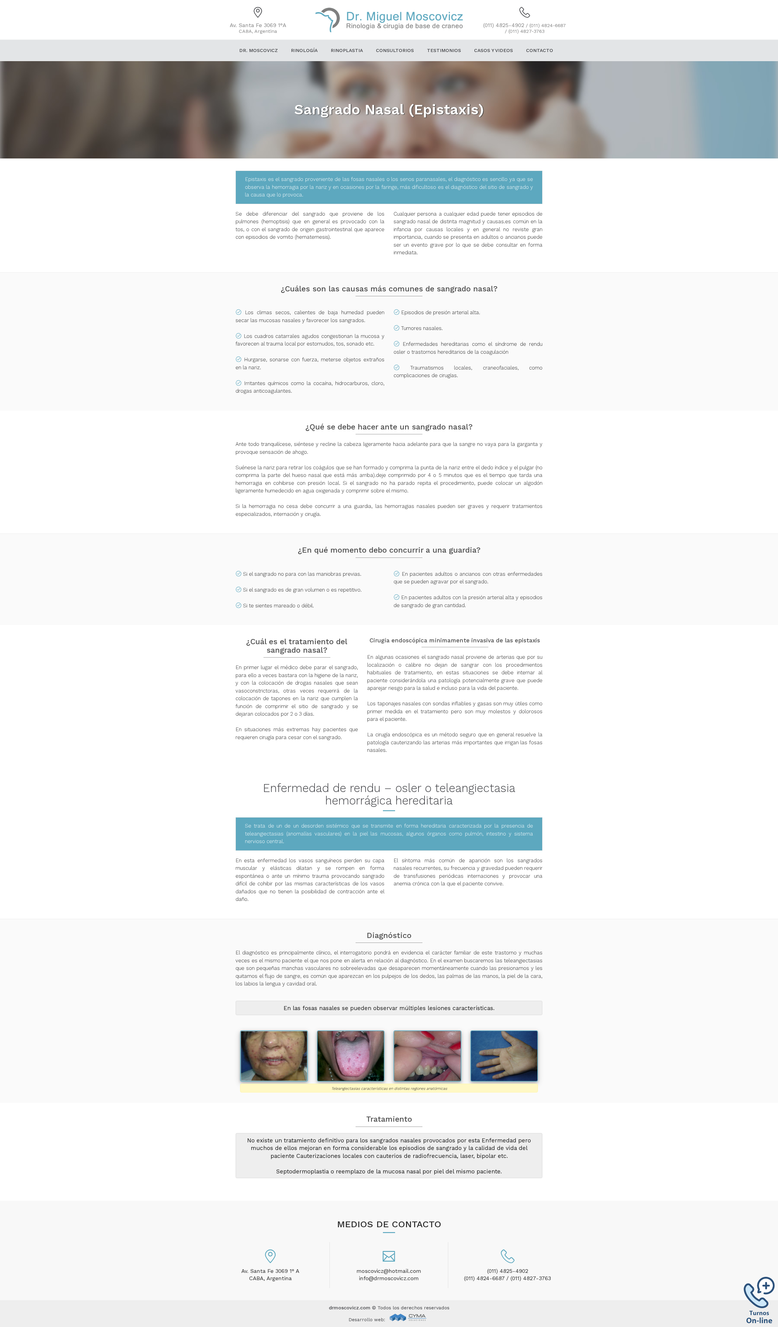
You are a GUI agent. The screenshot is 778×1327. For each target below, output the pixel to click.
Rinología (304, 50)
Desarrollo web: (368, 1319)
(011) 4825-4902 (507, 1271)
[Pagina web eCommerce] (408, 1320)
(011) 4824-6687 (484, 1278)
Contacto (539, 50)
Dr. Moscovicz (258, 50)
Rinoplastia (347, 50)
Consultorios (395, 50)
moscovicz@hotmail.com (388, 1271)
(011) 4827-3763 (531, 1278)
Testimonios (444, 50)
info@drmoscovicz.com (389, 1278)
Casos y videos (493, 50)
